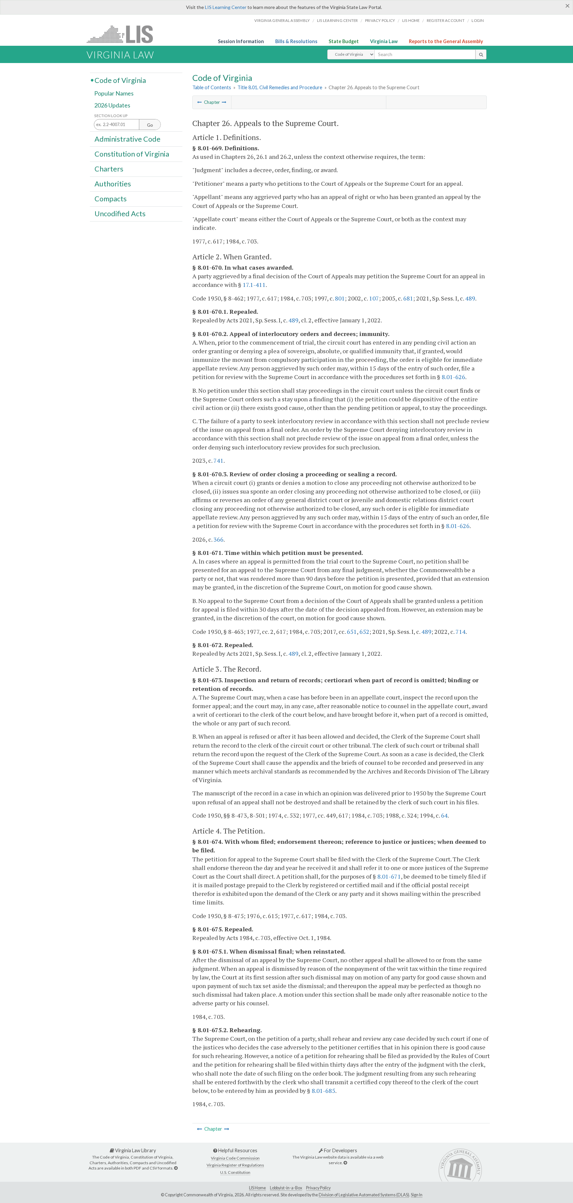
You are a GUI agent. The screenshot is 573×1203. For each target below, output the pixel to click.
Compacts (111, 198)
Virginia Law (384, 41)
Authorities (113, 183)
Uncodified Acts (120, 213)
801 (340, 298)
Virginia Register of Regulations (235, 1165)
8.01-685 (323, 1091)
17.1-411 (254, 285)
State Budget (344, 41)
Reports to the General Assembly (446, 41)
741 (218, 460)
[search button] (481, 54)
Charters (109, 169)
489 (470, 298)
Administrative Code (127, 138)
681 (408, 298)
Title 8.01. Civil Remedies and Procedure (279, 87)
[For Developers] (345, 1162)
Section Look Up (111, 115)
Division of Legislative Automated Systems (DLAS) (364, 1194)
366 (218, 539)
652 (364, 631)
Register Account (446, 20)
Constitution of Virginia (132, 153)
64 (444, 815)
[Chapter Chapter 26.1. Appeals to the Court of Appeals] (224, 102)
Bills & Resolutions (296, 41)
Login (478, 20)
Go (150, 125)
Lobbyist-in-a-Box (286, 1187)
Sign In (416, 1194)
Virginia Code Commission (235, 1158)
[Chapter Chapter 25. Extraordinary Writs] (199, 102)
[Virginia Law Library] (175, 1168)
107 (374, 298)
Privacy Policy (380, 20)
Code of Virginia (120, 80)
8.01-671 (389, 876)
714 (461, 631)
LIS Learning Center (225, 7)
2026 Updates (112, 105)
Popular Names (114, 93)
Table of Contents (211, 87)
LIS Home (257, 1187)
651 (352, 631)
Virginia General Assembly (282, 20)
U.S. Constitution (235, 1172)
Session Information (241, 41)
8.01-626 (453, 377)
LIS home (411, 20)
